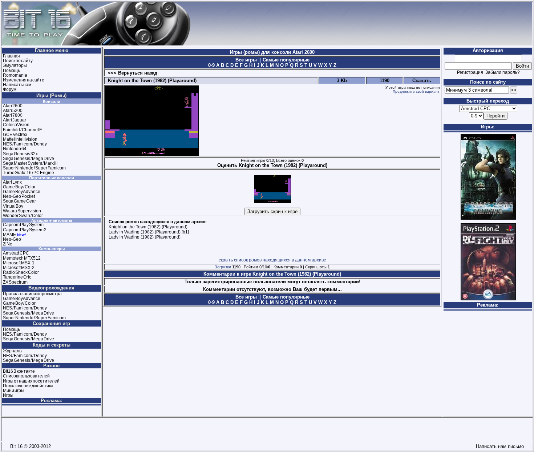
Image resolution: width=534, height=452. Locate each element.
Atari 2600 (13, 105)
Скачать (421, 80)
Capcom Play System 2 (24, 229)
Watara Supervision (22, 210)
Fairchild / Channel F (22, 129)
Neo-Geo (12, 239)
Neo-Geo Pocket (19, 196)
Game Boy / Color (19, 186)
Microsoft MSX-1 (19, 262)
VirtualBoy (13, 206)
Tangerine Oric (17, 277)
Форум (9, 89)
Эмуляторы (15, 65)
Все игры (246, 60)
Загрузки (223, 267)
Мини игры (13, 390)
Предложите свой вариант (416, 91)
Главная (11, 56)
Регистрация (470, 72)
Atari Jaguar (14, 120)
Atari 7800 (13, 115)
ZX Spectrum (15, 282)
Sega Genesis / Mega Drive (28, 158)
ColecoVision (16, 124)
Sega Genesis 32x (20, 153)
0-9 (211, 65)
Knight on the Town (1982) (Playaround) (151, 80)
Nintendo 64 (15, 148)
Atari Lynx (12, 182)
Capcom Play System (23, 224)
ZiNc (7, 244)
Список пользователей (26, 376)
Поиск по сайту (18, 60)
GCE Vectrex (15, 134)
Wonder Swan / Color (23, 215)
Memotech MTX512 (22, 258)
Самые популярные (285, 60)
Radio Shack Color (21, 272)
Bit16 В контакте (19, 371)
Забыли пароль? (502, 72)
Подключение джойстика (28, 385)
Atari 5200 (13, 110)
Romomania (15, 75)
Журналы (13, 350)
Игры (8, 395)
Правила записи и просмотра (32, 293)
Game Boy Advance (21, 191)
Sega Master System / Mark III (30, 163)
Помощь (11, 70)
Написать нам (17, 84)
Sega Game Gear (19, 201)
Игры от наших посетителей (31, 381)
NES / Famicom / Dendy (25, 144)
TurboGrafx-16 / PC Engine (28, 172)
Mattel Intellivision (20, 139)
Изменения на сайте (23, 80)
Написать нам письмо (498, 446)
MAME (9, 234)
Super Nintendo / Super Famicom (34, 168)
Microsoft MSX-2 (19, 267)
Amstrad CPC (16, 253)
